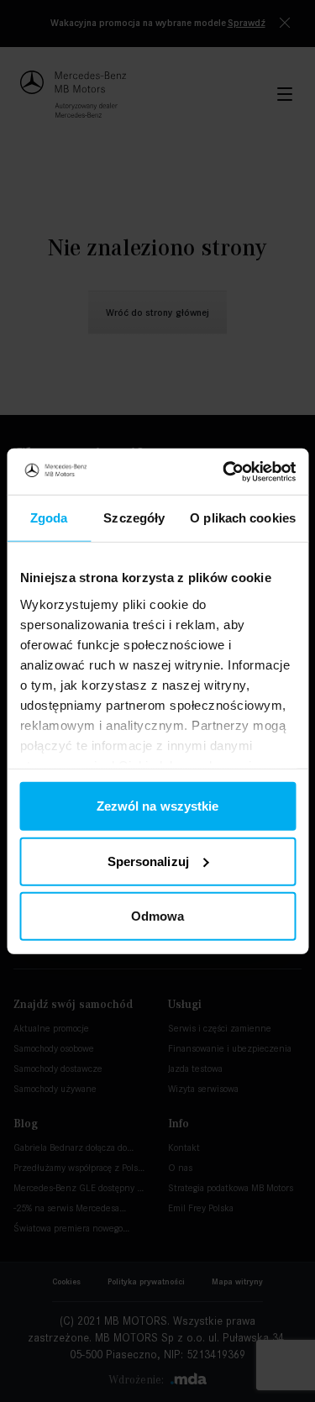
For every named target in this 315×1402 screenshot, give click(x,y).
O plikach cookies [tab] (243, 518)
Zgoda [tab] (49, 518)
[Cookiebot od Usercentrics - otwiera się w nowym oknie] (224, 471)
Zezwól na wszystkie (158, 806)
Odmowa (158, 916)
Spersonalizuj (148, 860)
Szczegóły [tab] (134, 518)
